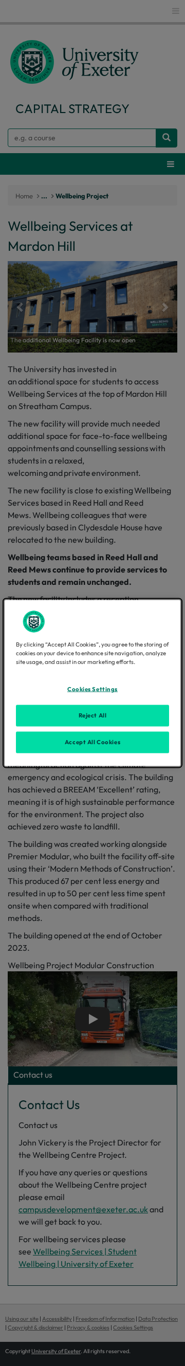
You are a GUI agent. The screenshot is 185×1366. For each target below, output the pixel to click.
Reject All (93, 715)
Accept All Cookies (92, 742)
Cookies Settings (92, 689)
